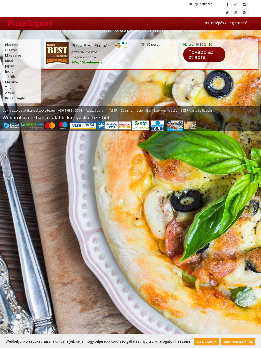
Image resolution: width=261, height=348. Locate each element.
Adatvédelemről (238, 342)
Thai (8, 87)
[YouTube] (235, 12)
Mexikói (11, 82)
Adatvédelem (96, 110)
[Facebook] (227, 4)
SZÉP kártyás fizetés (197, 110)
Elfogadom (206, 342)
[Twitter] (227, 12)
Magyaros (13, 55)
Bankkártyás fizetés (161, 110)
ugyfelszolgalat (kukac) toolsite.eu (29, 110)
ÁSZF (113, 110)
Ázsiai (10, 92)
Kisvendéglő (15, 98)
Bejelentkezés (202, 4)
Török (10, 76)
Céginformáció (132, 110)
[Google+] (244, 12)
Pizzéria (11, 44)
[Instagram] (244, 4)
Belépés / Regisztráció (228, 22)
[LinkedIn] (235, 4)
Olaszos (11, 50)
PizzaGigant (30, 23)
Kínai (9, 60)
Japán (9, 66)
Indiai (10, 71)
